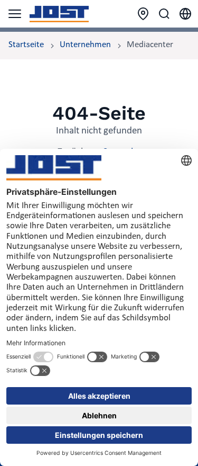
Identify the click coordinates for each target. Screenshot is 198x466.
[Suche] (164, 13)
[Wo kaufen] (143, 13)
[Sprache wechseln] (185, 13)
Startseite (26, 45)
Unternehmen (85, 45)
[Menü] (15, 14)
